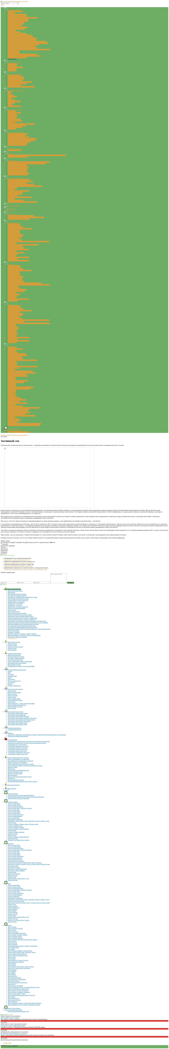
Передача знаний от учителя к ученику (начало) (22, 54)
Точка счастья (12, 243)
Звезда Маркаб (12, 390)
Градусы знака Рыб (13, 238)
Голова (10, 92)
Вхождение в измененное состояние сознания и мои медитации (27, 41)
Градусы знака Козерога (15, 237)
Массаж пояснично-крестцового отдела (20, 197)
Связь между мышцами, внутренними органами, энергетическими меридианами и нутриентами (37, 155)
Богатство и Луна (13, 286)
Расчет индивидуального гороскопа (18, 219)
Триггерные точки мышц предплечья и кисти (21, 140)
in (2, 5)
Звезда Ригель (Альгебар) (15, 406)
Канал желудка (12, 114)
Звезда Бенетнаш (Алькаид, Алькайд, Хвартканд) (22, 366)
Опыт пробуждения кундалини (17, 33)
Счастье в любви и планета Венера (18, 249)
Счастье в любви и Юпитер (16, 252)
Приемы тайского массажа (16, 200)
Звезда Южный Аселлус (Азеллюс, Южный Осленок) (24, 425)
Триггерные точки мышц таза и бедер (19, 142)
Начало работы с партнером (16, 22)
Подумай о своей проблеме (16, 79)
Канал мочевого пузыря (15, 121)
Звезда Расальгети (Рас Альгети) (17, 403)
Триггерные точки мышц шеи (17, 135)
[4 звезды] (23, 542)
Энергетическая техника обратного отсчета (21, 184)
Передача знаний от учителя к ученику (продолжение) (24, 56)
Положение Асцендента (15, 240)
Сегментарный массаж (14, 150)
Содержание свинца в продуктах (18, 170)
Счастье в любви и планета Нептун (18, 257)
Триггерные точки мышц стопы (17, 145)
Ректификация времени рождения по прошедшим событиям (26, 217)
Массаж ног (11, 199)
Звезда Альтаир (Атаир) (15, 357)
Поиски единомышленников (16, 29)
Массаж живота (12, 195)
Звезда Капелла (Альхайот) (16, 382)
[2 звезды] (10, 542)
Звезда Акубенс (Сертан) (15, 349)
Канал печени (12, 129)
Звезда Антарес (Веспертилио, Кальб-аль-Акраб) (22, 360)
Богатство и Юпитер (14, 294)
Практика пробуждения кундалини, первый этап (22, 38)
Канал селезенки (13, 116)
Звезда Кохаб (12, 385)
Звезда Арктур (12, 362)
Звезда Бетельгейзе (13, 368)
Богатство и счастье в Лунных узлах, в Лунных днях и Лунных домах (29, 285)
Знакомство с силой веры (15, 24)
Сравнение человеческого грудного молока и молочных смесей (27, 163)
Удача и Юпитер (13, 333)
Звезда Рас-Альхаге (13, 401)
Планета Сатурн (13, 254)
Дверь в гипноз (12, 64)
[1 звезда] (4, 542)
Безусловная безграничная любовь (18, 19)
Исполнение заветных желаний (17, 57)
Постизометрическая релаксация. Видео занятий (22, 202)
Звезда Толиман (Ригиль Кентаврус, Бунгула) (21, 416)
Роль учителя (12, 30)
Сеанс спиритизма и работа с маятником (20, 82)
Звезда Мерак (12, 392)
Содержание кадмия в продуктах (18, 168)
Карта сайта (7, 1043)
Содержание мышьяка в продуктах (18, 166)
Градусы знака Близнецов (15, 227)
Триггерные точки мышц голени (17, 143)
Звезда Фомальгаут (13, 419)
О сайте (6, 210)
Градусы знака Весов (14, 233)
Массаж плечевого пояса (15, 192)
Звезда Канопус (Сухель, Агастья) (18, 381)
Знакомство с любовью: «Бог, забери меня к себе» (22, 18)
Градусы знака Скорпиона (15, 235)
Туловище (11, 95)
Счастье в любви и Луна (15, 246)
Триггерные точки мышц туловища (18, 137)
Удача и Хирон (12, 342)
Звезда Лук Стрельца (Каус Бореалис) (19, 389)
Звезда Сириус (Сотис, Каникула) (18, 411)
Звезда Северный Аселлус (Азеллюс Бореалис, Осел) (24, 408)
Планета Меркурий (13, 328)
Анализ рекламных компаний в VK (18, 432)
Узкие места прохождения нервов (18, 157)
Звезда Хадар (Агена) (14, 420)
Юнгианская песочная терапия (17, 83)
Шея (9, 93)
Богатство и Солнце (14, 288)
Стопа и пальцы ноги (14, 106)
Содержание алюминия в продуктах (18, 173)
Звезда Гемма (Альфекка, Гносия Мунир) (20, 371)
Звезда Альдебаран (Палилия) (17, 354)
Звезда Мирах (12, 395)
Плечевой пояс (12, 96)
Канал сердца (12, 117)
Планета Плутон (13, 259)
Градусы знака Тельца (14, 225)
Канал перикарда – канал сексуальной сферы (21, 124)
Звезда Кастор (12, 384)
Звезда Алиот (12, 350)
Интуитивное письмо (14, 85)
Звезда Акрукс (12, 347)
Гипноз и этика (12, 66)
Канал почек (11, 122)
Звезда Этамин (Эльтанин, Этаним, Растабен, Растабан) (24, 423)
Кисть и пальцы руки (14, 101)
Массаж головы (12, 187)
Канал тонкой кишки (14, 119)
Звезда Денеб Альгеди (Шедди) (17, 374)
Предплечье (11, 100)
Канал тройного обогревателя (17, 125)
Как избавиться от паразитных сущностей (20, 181)
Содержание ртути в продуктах (17, 165)
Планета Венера (12, 329)
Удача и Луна (12, 325)
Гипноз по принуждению (15, 67)
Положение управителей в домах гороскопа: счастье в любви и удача (28, 241)
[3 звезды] (16, 542)
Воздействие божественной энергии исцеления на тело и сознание (28, 43)
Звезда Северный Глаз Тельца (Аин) (18, 409)
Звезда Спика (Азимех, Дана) (16, 414)
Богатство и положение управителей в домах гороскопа (24, 283)
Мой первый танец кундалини (17, 14)
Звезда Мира (11, 393)
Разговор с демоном (14, 52)
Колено (10, 104)
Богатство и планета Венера (16, 291)
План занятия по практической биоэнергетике (22, 46)
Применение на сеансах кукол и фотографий (21, 87)
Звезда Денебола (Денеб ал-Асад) (18, 376)
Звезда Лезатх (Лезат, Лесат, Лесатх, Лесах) (21, 387)
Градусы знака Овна (14, 224)
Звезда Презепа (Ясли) (14, 398)
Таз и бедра (11, 103)
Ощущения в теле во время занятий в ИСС (21, 37)
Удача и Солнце (12, 326)
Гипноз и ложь (12, 69)
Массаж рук (11, 189)
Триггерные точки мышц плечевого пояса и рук (22, 138)
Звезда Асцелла (12, 363)
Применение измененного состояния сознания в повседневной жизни (29, 49)
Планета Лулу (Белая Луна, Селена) (18, 260)
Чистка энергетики (13, 51)
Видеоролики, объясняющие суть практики (14, 1033)
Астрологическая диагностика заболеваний (21, 216)
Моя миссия (11, 13)
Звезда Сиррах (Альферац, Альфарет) (19, 412)
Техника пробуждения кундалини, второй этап (22, 40)
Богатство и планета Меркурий (17, 289)
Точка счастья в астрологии (16, 281)
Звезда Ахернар (12, 365)
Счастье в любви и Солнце (16, 248)
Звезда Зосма (11, 379)
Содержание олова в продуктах (17, 171)
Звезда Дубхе (12, 377)
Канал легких (12, 111)
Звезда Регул (11, 404)
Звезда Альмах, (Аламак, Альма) (17, 355)
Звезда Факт (11, 417)
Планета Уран (12, 256)
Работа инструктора (14, 32)
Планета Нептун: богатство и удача (18, 299)
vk (3, 5)
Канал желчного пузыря (15, 127)
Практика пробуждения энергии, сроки (19, 35)
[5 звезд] (29, 542)
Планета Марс (12, 251)
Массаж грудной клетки (15, 194)
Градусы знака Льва (14, 230)
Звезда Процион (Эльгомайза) (17, 400)
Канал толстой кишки (14, 113)
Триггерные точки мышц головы (18, 134)
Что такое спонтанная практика (17, 16)
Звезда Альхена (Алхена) (15, 358)
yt (1, 5)
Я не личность (12, 70)
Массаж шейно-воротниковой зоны (18, 191)
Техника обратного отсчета (16, 77)
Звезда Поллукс (12, 396)
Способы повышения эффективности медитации (22, 48)
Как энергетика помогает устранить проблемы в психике (25, 186)
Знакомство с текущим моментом (18, 27)
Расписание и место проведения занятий (13, 1025)
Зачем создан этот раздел (15, 11)
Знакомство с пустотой (15, 25)
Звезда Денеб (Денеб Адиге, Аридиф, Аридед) (22, 373)
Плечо (10, 98)
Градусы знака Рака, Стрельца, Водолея (20, 229)
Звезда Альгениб (13, 352)
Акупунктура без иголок (15, 80)
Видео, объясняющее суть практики (18, 180)
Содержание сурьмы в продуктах (18, 174)
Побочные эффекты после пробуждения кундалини (23, 45)
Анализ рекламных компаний (13, 430)
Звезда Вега (11, 369)
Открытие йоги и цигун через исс (18, 21)
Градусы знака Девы (14, 232)
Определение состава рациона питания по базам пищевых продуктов (29, 162)
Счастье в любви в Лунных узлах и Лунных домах (23, 245)
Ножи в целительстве (14, 75)
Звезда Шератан (12, 422)
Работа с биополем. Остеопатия (17, 183)
